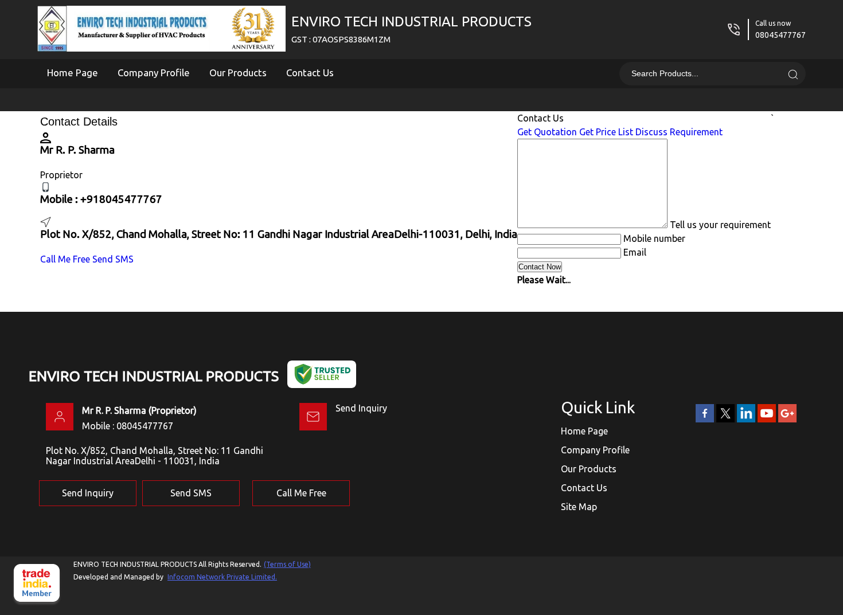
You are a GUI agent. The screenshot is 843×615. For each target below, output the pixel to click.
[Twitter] (725, 420)
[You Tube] (766, 420)
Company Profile (154, 72)
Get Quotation (547, 132)
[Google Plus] (787, 420)
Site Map (579, 507)
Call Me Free (65, 259)
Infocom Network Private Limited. (222, 577)
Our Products (238, 72)
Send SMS (113, 259)
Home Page (72, 72)
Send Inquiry (361, 408)
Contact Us (310, 72)
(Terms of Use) (287, 564)
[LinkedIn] (746, 420)
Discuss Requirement (679, 132)
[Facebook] (704, 420)
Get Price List (606, 132)
